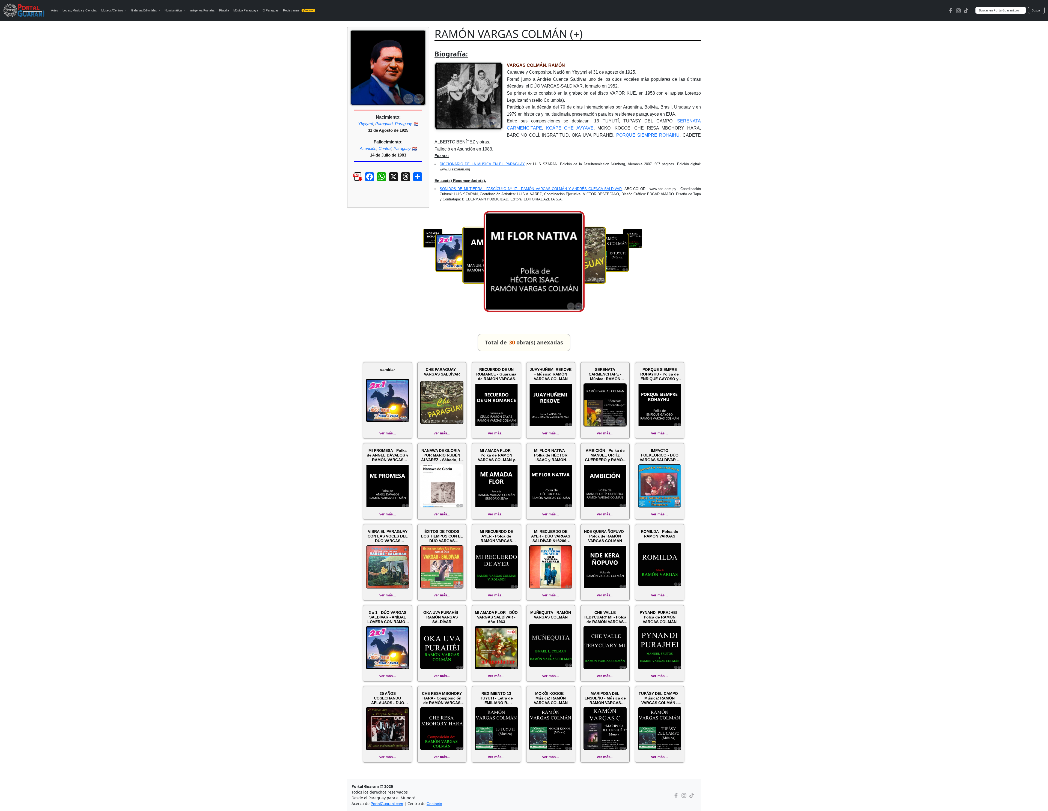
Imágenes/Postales (202, 10)
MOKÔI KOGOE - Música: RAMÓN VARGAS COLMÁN (551, 698)
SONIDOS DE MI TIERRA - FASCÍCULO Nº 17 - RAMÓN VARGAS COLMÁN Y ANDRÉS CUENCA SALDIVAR (531, 189)
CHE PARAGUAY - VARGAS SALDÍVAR (442, 371)
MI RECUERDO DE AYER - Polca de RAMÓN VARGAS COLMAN (496, 536)
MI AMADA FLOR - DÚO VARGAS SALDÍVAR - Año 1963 (496, 617)
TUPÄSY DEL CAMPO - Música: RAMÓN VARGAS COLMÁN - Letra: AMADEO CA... (659, 698)
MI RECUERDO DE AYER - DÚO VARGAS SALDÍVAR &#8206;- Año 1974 (550, 536)
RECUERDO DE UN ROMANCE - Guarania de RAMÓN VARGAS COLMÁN (496, 374)
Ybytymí (365, 123)
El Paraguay (271, 10)
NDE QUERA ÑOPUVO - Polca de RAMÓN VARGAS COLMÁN (605, 536)
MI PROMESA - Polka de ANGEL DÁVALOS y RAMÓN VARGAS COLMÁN (387, 455)
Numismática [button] (174, 10)
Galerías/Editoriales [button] (144, 10)
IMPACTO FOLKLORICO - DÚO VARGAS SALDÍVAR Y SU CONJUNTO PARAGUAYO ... (659, 455)
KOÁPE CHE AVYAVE (570, 128)
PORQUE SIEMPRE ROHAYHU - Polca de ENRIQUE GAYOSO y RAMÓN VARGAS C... (659, 374)
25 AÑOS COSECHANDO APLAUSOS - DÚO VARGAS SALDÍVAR (388, 698)
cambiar (387, 369)
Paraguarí (384, 123)
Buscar (1036, 10)
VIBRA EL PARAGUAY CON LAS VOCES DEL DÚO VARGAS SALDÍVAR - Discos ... (388, 536)
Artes (54, 10)
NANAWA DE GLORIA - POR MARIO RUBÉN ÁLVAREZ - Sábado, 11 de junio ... (442, 455)
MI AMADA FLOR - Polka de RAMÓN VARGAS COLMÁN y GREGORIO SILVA (496, 455)
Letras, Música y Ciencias (79, 10)
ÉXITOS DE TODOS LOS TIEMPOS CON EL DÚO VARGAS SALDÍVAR (442, 536)
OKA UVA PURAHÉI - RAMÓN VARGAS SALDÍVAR (441, 617)
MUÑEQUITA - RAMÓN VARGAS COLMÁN (550, 614)
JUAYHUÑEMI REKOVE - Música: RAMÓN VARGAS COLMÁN (550, 374)
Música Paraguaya (245, 10)
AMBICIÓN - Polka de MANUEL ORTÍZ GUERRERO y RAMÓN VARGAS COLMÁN (605, 455)
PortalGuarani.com (387, 803)
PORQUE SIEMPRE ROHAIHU (648, 135)
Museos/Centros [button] (112, 10)
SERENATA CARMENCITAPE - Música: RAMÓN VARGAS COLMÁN (605, 374)
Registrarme (298, 10)
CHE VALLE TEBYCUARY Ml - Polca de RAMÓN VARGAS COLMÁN (605, 617)
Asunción (368, 148)
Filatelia (224, 10)
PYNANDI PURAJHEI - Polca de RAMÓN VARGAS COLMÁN (659, 617)
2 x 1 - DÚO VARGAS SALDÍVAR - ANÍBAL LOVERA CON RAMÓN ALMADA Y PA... (387, 617)
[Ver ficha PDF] (352, 180)
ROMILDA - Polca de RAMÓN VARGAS (659, 533)
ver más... (387, 433)
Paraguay (403, 123)
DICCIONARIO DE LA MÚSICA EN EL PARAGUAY (482, 164)
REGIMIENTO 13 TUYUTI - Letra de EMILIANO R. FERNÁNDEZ (496, 698)
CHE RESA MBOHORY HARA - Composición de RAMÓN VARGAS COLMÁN (442, 698)
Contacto (434, 803)
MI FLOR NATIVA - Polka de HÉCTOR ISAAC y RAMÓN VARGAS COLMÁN (551, 455)
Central (385, 148)
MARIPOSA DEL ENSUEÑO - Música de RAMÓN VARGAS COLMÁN (605, 698)
